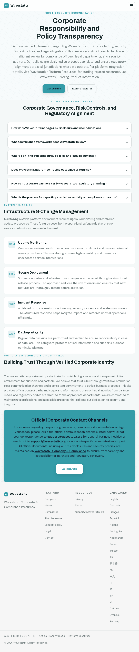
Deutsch (115, 505)
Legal (48, 531)
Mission (49, 505)
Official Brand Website (52, 635)
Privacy (79, 499)
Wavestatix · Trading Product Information (69, 77)
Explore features (82, 88)
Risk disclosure (53, 518)
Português (116, 531)
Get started (54, 88)
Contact (50, 538)
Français (115, 512)
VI (111, 602)
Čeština (114, 608)
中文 (112, 576)
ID (111, 589)
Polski (113, 544)
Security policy (53, 525)
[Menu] (131, 5)
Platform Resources (79, 635)
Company (50, 499)
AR (111, 557)
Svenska (115, 615)
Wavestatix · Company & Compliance (60, 451)
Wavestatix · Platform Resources (53, 72)
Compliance (51, 512)
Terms (78, 505)
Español (114, 518)
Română (114, 621)
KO (111, 570)
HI (111, 583)
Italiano (114, 525)
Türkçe (114, 550)
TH (111, 595)
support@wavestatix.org (64, 436)
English (114, 499)
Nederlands (116, 538)
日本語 (113, 563)
